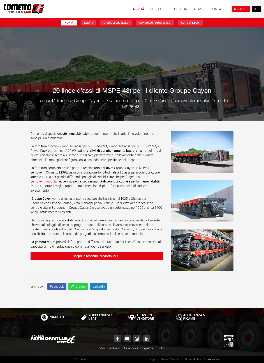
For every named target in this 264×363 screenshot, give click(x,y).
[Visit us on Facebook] (117, 338)
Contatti (218, 9)
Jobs (161, 348)
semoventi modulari (45, 181)
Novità (69, 22)
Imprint (154, 359)
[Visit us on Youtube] (127, 338)
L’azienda (179, 9)
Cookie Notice (211, 359)
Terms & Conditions (172, 359)
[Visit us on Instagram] (136, 338)
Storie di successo (116, 22)
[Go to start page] (24, 9)
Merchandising (110, 348)
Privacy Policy (193, 359)
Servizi (199, 9)
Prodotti (158, 9)
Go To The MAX (190, 22)
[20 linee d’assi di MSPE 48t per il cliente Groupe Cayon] (202, 154)
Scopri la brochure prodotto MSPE (97, 256)
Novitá (138, 9)
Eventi (88, 22)
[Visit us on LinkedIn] (146, 338)
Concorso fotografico (154, 22)
